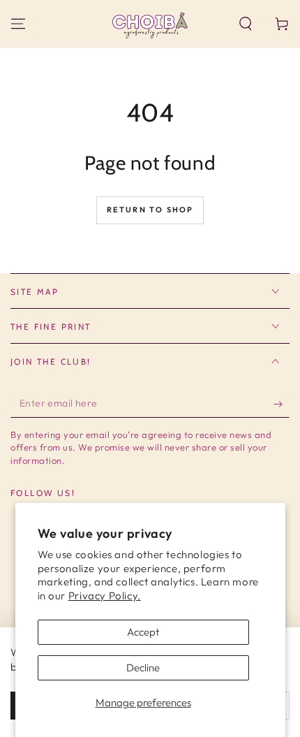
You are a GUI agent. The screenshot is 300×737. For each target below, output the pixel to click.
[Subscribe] (281, 403)
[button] (245, 24)
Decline (143, 667)
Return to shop (150, 209)
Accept (143, 632)
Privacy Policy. (104, 595)
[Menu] (18, 24)
